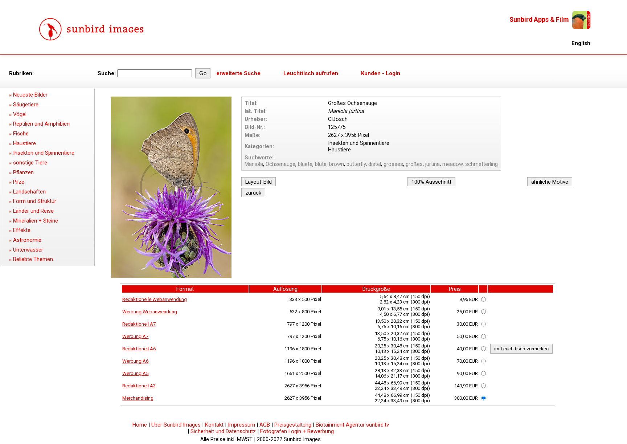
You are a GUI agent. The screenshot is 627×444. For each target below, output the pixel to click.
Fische (21, 133)
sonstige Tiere (30, 162)
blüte (321, 164)
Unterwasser (28, 250)
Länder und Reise (33, 211)
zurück (253, 193)
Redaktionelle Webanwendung (154, 299)
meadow (452, 164)
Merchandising (137, 398)
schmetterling (481, 164)
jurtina (432, 164)
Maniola (254, 164)
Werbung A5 (135, 373)
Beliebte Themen (33, 259)
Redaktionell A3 (139, 385)
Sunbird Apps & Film (539, 19)
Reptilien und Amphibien (41, 124)
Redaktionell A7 (139, 324)
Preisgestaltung (292, 424)
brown (336, 164)
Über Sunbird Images (176, 424)
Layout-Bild (258, 182)
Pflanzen (23, 172)
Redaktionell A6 (139, 348)
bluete (305, 164)
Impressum (241, 424)
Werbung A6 (135, 361)
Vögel (19, 114)
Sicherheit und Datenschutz (223, 431)
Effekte (21, 230)
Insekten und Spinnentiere (43, 153)
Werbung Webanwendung (149, 311)
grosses (393, 164)
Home (139, 424)
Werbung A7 (135, 336)
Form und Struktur (34, 201)
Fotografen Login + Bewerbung (297, 431)
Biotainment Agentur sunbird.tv (352, 424)
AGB (264, 424)
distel (374, 164)
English (580, 43)
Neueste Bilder (30, 94)
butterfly (356, 164)
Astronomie (27, 240)
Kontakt (214, 424)
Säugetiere (25, 104)
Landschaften (29, 191)
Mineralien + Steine (35, 220)
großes (414, 164)
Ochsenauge (280, 164)
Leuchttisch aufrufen (310, 73)
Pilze (18, 182)
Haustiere (24, 143)
